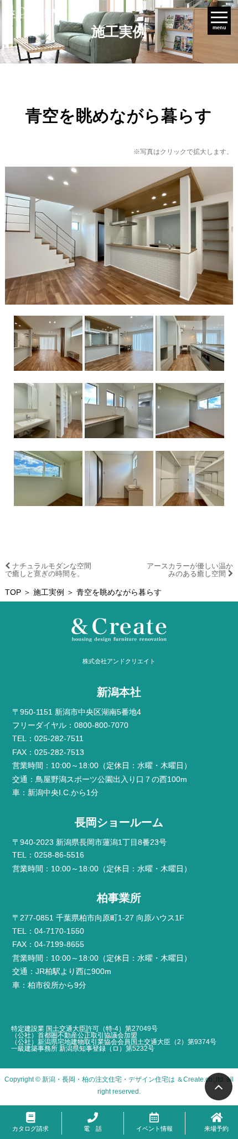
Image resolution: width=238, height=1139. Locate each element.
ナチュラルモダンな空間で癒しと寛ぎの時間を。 (48, 570)
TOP (13, 592)
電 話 (93, 1128)
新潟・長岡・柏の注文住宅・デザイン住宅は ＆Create (123, 1079)
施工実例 (48, 592)
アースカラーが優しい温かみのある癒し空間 (190, 570)
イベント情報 (154, 1128)
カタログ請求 (30, 1128)
